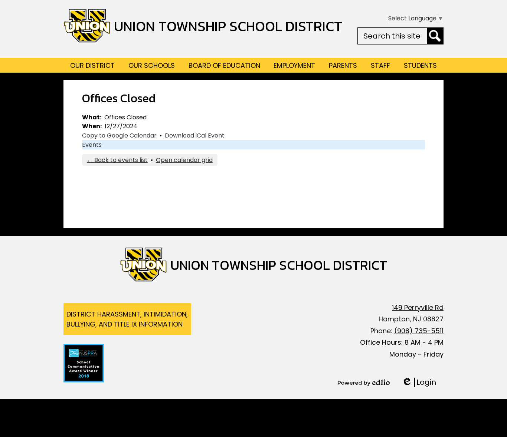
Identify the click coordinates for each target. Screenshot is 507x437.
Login (419, 382)
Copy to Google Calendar (119, 135)
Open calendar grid (184, 160)
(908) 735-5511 (419, 330)
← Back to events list (117, 160)
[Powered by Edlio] (364, 382)
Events (92, 144)
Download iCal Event (195, 135)
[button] (92, 65)
